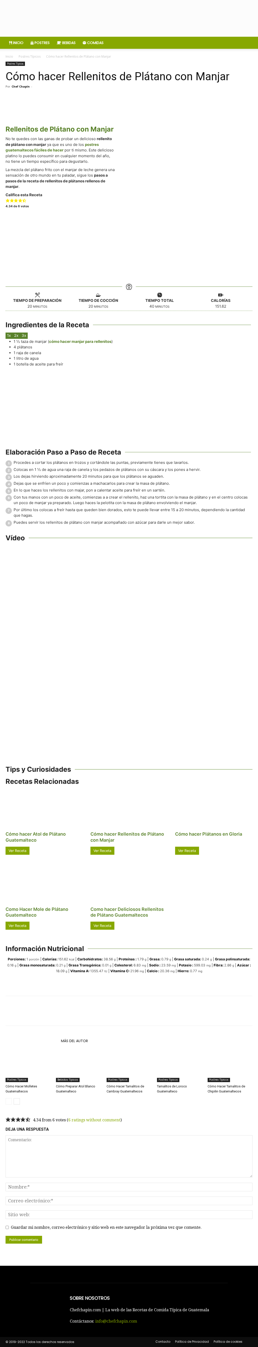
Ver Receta (17, 850)
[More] (126, 98)
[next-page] (17, 1101)
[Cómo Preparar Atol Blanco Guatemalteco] (78, 1066)
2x (16, 335)
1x (9, 335)
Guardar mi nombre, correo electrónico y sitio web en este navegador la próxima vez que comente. (106, 1227)
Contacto (162, 1341)
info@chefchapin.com (116, 1321)
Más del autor (74, 1040)
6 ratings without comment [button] (94, 1120)
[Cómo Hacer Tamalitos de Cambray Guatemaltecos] (129, 1066)
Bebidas (68, 42)
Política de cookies (228, 1341)
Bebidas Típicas (67, 1080)
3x (24, 335)
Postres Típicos (30, 56)
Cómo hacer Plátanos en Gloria (208, 834)
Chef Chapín (21, 86)
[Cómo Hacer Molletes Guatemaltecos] (28, 1066)
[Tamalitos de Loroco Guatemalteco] (179, 1066)
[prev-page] (9, 1101)
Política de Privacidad (192, 1341)
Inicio (17, 42)
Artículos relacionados (32, 1040)
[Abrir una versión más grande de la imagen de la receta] (185, 167)
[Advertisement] (129, 246)
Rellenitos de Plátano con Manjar (60, 129)
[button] (8, 200)
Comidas (95, 42)
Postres (42, 42)
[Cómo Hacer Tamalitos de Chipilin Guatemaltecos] (230, 1066)
